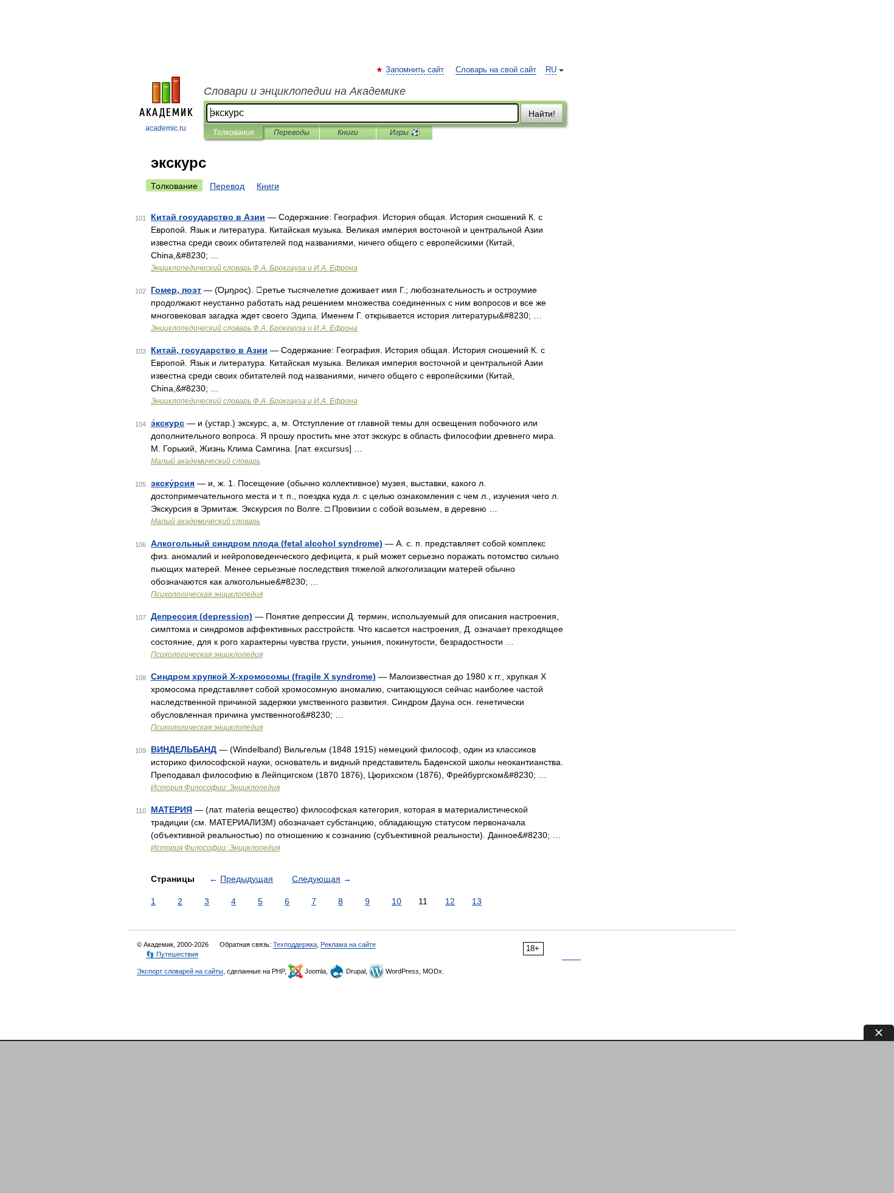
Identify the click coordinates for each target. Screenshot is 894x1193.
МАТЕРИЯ (171, 809)
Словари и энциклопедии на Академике (305, 91)
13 (477, 901)
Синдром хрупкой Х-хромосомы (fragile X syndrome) (263, 676)
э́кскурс (167, 423)
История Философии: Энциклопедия (215, 787)
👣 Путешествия (172, 954)
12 (450, 901)
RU (551, 70)
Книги (348, 132)
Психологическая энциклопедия (207, 594)
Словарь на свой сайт (496, 70)
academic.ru (165, 128)
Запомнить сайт (415, 70)
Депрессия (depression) (201, 616)
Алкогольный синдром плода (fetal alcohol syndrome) (267, 543)
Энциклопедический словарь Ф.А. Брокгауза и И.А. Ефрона (254, 268)
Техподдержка (295, 944)
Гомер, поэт (176, 290)
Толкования (233, 132)
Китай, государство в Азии (209, 350)
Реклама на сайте (348, 944)
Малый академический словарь (205, 461)
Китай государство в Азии (208, 217)
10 (396, 901)
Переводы (292, 132)
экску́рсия (173, 483)
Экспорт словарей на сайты (180, 971)
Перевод (227, 186)
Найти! (541, 114)
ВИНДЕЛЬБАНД (184, 749)
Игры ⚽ (405, 132)
